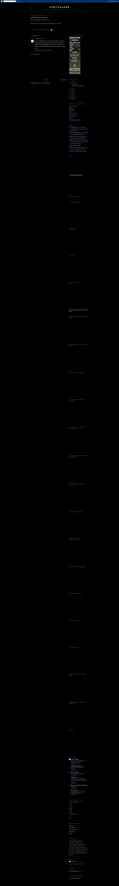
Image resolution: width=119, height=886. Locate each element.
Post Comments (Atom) (44, 83)
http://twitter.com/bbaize (75, 878)
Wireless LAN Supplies (75, 145)
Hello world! (74, 786)
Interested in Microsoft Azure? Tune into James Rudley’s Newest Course (79, 780)
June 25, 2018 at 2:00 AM (43, 50)
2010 (72, 94)
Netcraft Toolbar (73, 829)
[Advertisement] (44, 67)
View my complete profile (76, 864)
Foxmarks (71, 831)
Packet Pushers (73, 114)
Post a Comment (35, 54)
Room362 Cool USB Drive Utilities (77, 151)
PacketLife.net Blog (76, 765)
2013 (72, 91)
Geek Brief (71, 110)
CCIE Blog (73, 777)
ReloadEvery (72, 827)
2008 (72, 98)
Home (45, 80)
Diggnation (71, 108)
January (74, 84)
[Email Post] (51, 29)
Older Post (63, 80)
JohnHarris (37, 38)
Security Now (72, 116)
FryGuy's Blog (75, 759)
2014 (72, 89)
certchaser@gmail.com (75, 871)
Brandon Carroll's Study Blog (79, 785)
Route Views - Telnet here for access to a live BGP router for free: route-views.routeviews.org (78, 141)
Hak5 (70, 112)
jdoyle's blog (74, 790)
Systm (70, 118)
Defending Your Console (78, 86)
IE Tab (70, 833)
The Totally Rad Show (74, 120)
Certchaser (59, 7)
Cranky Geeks (72, 106)
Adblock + (71, 825)
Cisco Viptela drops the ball (77, 773)
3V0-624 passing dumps (52, 41)
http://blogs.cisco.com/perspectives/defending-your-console (46, 23)
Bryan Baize (74, 861)
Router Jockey (75, 772)
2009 (72, 96)
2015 (72, 82)
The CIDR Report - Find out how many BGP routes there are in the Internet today (78, 129)
